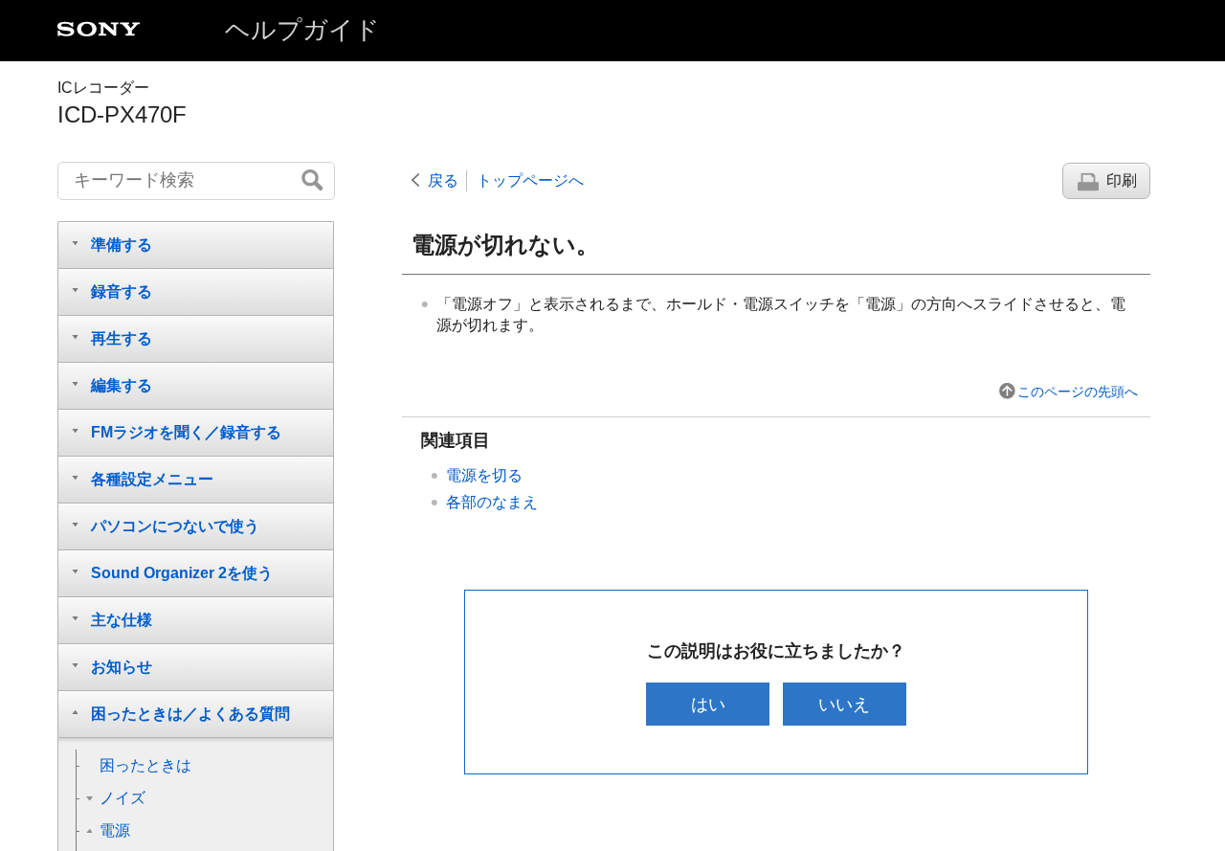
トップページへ (530, 180)
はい (708, 704)
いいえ (844, 704)
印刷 (1121, 180)
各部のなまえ (492, 502)
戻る (443, 180)
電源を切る (484, 475)
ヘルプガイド (302, 29)
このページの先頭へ (1077, 391)
